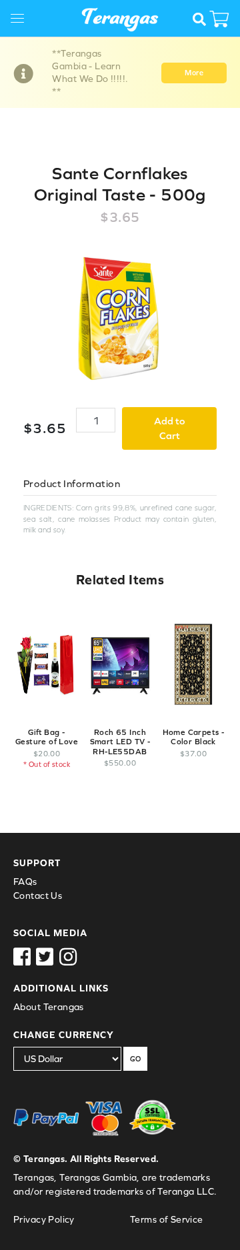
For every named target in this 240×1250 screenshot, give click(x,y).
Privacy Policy (44, 1219)
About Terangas (48, 1006)
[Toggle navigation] (22, 20)
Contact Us (37, 895)
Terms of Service (166, 1219)
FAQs (25, 881)
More (194, 73)
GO (135, 1059)
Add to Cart (169, 428)
